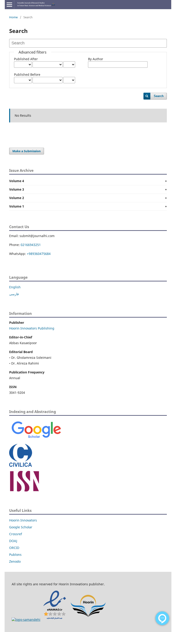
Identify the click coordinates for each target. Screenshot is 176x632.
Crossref (15, 534)
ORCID (14, 548)
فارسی (14, 294)
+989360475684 (39, 253)
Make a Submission (26, 151)
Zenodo (15, 561)
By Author (95, 59)
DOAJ (13, 541)
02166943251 (31, 245)
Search (159, 96)
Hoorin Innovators (23, 520)
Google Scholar (20, 527)
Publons (15, 554)
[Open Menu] (9, 4)
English (15, 287)
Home (13, 17)
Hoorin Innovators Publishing (31, 328)
